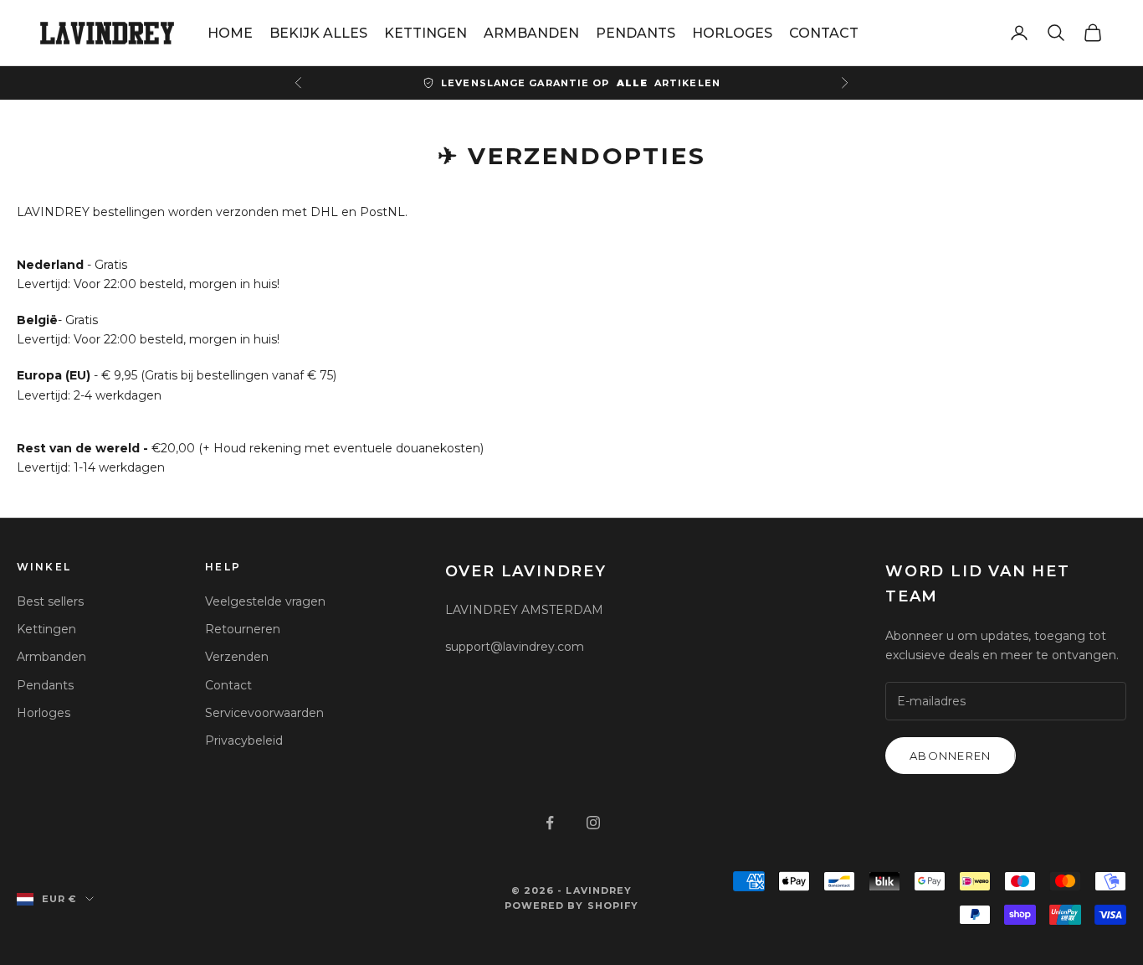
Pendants (45, 685)
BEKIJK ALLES (318, 33)
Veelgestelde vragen (265, 601)
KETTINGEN (425, 33)
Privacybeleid (244, 740)
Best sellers (50, 601)
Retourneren (242, 629)
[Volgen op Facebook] (549, 822)
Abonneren (951, 755)
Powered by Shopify (572, 905)
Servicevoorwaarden (264, 712)
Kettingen (46, 629)
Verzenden (237, 656)
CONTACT (824, 33)
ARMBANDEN (531, 33)
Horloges (43, 712)
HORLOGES (732, 33)
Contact (228, 685)
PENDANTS (635, 33)
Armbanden (51, 656)
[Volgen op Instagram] (593, 822)
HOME (230, 33)
